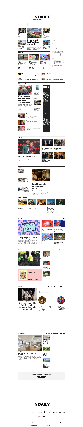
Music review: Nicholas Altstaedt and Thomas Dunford (49, 292)
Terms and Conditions (46, 425)
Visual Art (56, 286)
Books (64, 286)
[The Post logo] (41, 416)
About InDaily (51, 425)
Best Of (59, 167)
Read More (63, 218)
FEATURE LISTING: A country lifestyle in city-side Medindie (54, 333)
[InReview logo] (47, 412)
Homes (53, 249)
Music (49, 286)
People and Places (58, 249)
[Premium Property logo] (59, 412)
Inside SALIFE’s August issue (33, 279)
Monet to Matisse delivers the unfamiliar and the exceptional (50, 294)
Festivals (46, 286)
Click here (41, 376)
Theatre (52, 286)
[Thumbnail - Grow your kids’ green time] (30, 258)
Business (56, 83)
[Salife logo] (32, 412)
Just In (53, 83)
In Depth (63, 83)
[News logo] (22, 412)
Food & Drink (55, 167)
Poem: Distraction (43, 291)
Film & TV (60, 286)
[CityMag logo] (39, 412)
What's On (63, 167)
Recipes (63, 249)
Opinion (59, 83)
